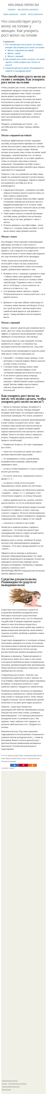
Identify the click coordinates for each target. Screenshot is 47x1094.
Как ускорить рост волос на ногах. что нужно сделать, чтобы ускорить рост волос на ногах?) (25, 62)
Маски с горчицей (15, 56)
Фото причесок (35, 14)
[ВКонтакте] (14, 765)
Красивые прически (23, 5)
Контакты (4, 1083)
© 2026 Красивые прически (9, 1081)
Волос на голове (13, 755)
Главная (11, 9)
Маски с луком (14, 53)
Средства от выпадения (8, 761)
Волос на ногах (22, 758)
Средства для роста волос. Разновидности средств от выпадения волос (24, 69)
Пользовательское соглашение (17, 1083)
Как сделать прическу (28, 9)
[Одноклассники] (32, 765)
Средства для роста (33, 758)
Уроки (23, 14)
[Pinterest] (23, 765)
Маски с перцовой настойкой (20, 50)
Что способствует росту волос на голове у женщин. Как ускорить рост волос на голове (24, 46)
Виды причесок (10, 14)
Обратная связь (6, 1089)
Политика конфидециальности (11, 1086)
